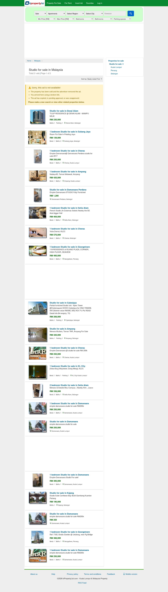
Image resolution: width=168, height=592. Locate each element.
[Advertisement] (84, 40)
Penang (114, 70)
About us (34, 574)
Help (53, 574)
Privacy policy (72, 574)
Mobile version (131, 574)
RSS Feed (82, 582)
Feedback (111, 574)
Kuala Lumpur (116, 67)
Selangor (114, 73)
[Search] (131, 13)
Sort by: (84, 79)
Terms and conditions (92, 574)
